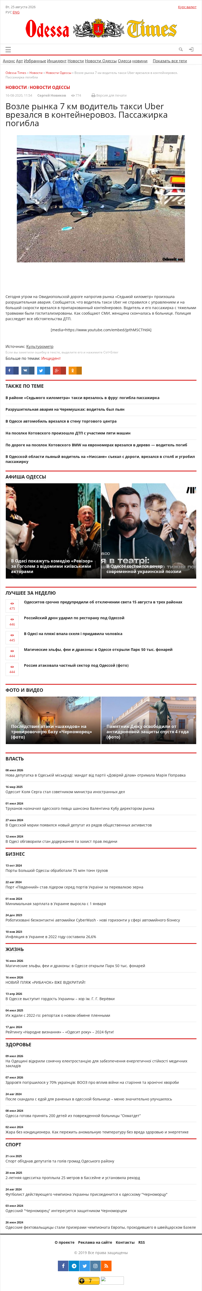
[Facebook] (63, 1266)
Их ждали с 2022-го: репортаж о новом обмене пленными (58, 1015)
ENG (16, 12)
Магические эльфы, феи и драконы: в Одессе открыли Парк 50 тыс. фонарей (98, 649)
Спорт (13, 1144)
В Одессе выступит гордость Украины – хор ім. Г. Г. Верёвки (60, 998)
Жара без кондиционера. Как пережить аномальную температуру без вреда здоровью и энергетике (97, 1131)
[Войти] (191, 49)
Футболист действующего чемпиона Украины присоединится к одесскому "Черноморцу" (87, 1194)
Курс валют (187, 6)
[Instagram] (95, 1266)
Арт (19, 60)
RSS (141, 1242)
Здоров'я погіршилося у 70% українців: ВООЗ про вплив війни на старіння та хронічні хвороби (92, 1082)
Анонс (9, 60)
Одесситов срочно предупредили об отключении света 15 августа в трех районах (103, 601)
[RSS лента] (106, 1266)
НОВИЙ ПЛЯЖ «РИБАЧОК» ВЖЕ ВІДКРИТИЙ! (45, 982)
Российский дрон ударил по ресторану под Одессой (74, 617)
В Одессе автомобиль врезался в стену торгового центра (61, 421)
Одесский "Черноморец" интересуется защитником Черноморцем (66, 1210)
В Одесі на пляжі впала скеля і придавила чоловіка (73, 633)
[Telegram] (74, 1266)
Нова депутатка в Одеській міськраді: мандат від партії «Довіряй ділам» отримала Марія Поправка (96, 775)
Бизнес (15, 854)
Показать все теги (170, 60)
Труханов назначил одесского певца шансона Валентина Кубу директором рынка (80, 808)
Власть (15, 758)
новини (140, 60)
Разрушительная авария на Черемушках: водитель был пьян (65, 409)
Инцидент (57, 60)
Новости (76, 60)
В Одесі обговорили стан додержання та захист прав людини (61, 841)
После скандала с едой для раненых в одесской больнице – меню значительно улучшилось (89, 1098)
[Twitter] (84, 1266)
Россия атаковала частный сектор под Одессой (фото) (76, 665)
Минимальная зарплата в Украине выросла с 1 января (56, 903)
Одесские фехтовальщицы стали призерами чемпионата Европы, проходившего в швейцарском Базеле (101, 1227)
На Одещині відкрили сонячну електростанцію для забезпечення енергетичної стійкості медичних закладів (96, 1063)
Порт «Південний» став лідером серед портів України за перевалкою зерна (74, 887)
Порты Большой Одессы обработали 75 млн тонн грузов (57, 870)
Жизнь (15, 949)
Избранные (35, 60)
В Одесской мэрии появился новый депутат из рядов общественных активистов (79, 824)
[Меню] (8, 49)
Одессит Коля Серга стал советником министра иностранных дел (65, 791)
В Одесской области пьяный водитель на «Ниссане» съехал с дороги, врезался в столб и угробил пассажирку (100, 459)
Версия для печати (111, 95)
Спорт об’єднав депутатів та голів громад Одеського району (60, 1161)
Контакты (125, 1242)
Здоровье (18, 1044)
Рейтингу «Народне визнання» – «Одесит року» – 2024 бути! (60, 1031)
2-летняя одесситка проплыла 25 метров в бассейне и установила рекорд (73, 1177)
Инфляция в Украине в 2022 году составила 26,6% (51, 936)
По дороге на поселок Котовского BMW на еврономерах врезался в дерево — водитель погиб (96, 444)
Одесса (124, 60)
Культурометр (39, 346)
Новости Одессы (101, 60)
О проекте (64, 1242)
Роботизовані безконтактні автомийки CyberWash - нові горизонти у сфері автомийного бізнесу (93, 920)
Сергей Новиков (51, 95)
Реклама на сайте (95, 1242)
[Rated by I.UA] (112, 1283)
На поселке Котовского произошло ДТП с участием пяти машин (68, 433)
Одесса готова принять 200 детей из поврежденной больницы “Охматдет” (73, 1115)
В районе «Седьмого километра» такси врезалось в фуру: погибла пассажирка (82, 397)
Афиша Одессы (26, 477)
